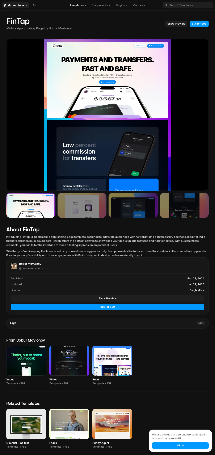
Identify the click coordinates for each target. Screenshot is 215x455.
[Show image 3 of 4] (133, 205)
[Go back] (34, 5)
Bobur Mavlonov (60, 28)
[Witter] (69, 365)
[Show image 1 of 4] (30, 205)
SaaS (201, 323)
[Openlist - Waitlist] (26, 429)
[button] (176, 24)
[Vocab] (26, 365)
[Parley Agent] (112, 429)
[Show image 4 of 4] (184, 205)
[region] (107, 115)
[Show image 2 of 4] (82, 205)
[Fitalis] (69, 429)
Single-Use (197, 290)
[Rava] (112, 365)
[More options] (203, 266)
